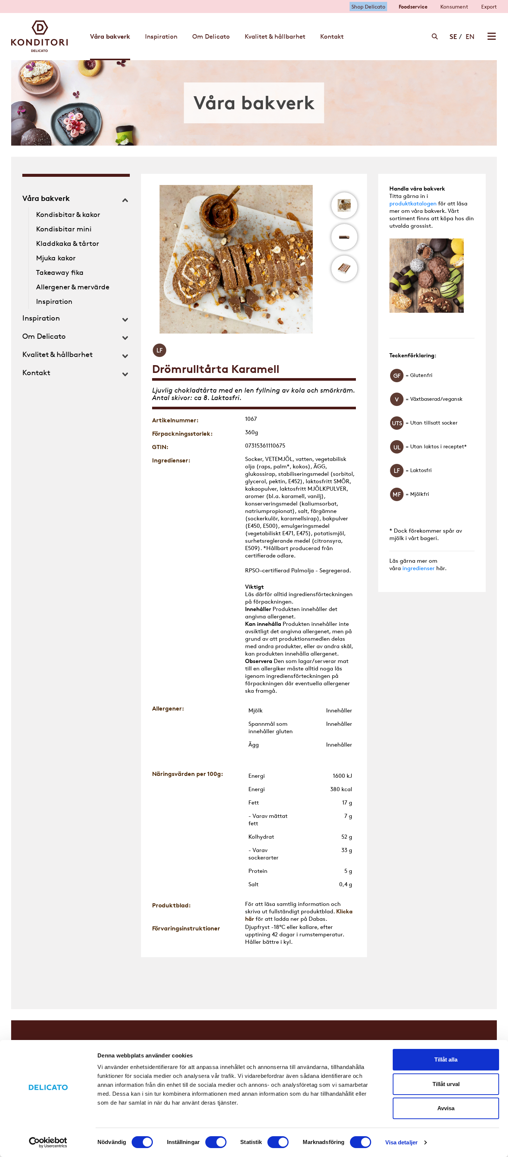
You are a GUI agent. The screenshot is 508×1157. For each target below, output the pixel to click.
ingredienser (418, 568)
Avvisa (445, 1108)
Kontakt (36, 372)
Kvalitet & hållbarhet (57, 354)
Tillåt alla (445, 1059)
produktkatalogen (413, 203)
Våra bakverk (46, 198)
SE (453, 36)
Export (489, 6)
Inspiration (54, 301)
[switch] (215, 1142)
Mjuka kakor (55, 258)
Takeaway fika (60, 272)
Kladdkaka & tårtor (67, 243)
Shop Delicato (368, 6)
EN (470, 36)
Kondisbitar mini (63, 229)
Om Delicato (44, 336)
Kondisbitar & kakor (68, 214)
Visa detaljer (401, 1142)
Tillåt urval (446, 1084)
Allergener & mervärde (72, 287)
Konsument (454, 6)
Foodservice (413, 6)
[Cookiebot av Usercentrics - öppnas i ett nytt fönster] (48, 1142)
